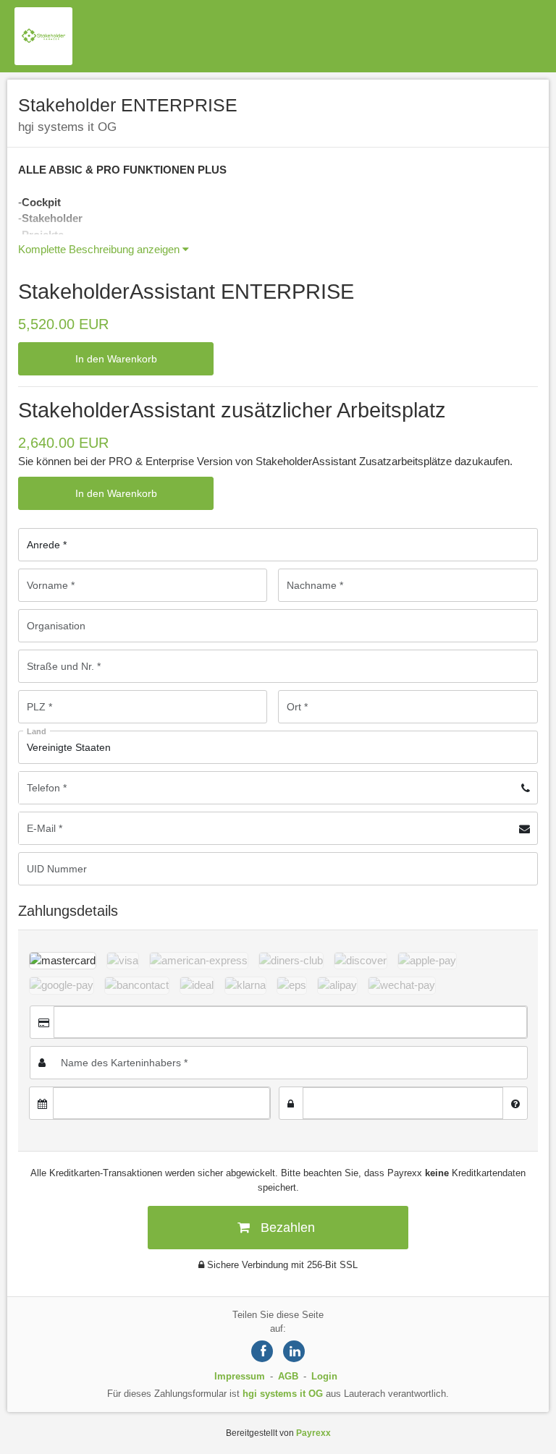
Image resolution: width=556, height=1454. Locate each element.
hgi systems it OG (283, 1393)
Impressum (239, 1376)
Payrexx (313, 1433)
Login (324, 1376)
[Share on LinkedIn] (294, 1351)
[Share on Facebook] (262, 1351)
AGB (288, 1376)
